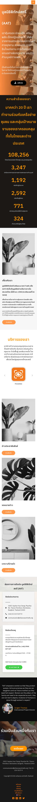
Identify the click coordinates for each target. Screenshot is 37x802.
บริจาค (18, 786)
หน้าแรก (18, 784)
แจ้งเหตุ (18, 788)
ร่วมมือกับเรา (18, 791)
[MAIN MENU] (33, 2)
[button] (18, 82)
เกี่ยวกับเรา (18, 793)
